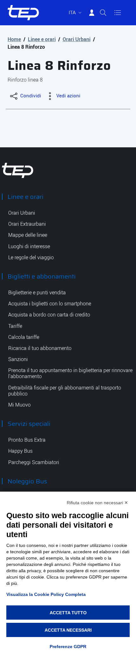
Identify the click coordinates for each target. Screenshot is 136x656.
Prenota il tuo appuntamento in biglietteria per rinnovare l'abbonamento (70, 373)
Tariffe (15, 326)
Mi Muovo (19, 405)
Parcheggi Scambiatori (33, 462)
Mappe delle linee (27, 235)
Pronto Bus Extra (27, 440)
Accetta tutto (68, 612)
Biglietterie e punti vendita (37, 293)
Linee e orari (42, 39)
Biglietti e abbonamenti (42, 276)
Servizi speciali (29, 424)
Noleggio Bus (27, 481)
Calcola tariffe (23, 337)
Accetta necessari (68, 630)
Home (14, 39)
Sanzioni (18, 359)
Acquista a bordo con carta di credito (49, 315)
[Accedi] (92, 12)
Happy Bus (20, 451)
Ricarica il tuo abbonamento (39, 348)
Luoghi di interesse (29, 246)
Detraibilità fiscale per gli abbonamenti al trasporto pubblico (64, 391)
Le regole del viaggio (31, 257)
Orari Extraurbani (27, 224)
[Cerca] (103, 12)
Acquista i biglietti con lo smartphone (49, 304)
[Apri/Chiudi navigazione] (117, 13)
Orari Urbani (76, 39)
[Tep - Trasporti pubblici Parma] (18, 170)
